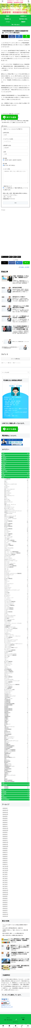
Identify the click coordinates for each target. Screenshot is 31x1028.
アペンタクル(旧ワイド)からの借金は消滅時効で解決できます (15, 925)
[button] (28, 372)
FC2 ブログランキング (6, 1006)
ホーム (8, 1017)
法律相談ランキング (5, 1005)
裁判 (19, 256)
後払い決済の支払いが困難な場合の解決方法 (13, 935)
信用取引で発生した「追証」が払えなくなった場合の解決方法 (15, 930)
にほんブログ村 (4, 1001)
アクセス (23, 1017)
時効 (11, 256)
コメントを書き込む (15, 358)
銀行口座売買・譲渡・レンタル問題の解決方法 (13, 933)
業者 (15, 256)
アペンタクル (5, 256)
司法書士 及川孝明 (15, 386)
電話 (23, 1019)
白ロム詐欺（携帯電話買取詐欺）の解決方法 (13, 928)
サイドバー (15, 1021)
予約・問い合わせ (8, 1019)
